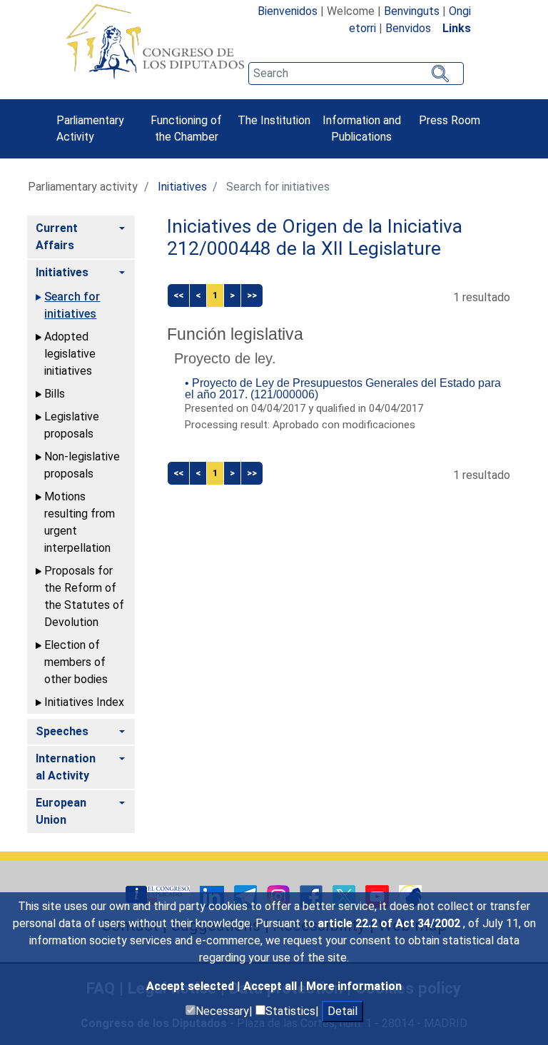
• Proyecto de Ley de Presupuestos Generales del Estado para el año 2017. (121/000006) (343, 388)
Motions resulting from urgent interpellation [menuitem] (79, 522)
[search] (356, 73)
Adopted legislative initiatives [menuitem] (70, 354)
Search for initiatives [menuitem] (72, 305)
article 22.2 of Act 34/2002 (390, 923)
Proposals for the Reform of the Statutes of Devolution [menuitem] (84, 596)
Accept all (271, 986)
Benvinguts (412, 11)
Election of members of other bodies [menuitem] (76, 662)
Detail (342, 1011)
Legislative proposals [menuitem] (71, 425)
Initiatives (182, 186)
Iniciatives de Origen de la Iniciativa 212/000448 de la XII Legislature (314, 238)
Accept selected (191, 986)
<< (178, 295)
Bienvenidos (288, 11)
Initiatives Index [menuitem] (84, 702)
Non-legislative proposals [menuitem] (82, 465)
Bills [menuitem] (54, 393)
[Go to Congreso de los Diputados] (155, 41)
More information (354, 986)
